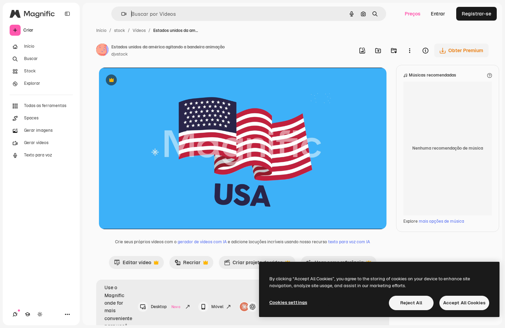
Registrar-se (476, 14)
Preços (412, 14)
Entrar (438, 14)
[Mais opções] (409, 50)
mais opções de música (441, 221)
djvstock (119, 54)
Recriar (188, 264)
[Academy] (27, 314)
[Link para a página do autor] (102, 51)
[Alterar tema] (39, 314)
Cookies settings (288, 302)
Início (101, 30)
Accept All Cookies (464, 303)
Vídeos (139, 30)
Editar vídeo (132, 264)
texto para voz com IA (349, 242)
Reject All (411, 303)
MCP (265, 306)
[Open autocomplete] (121, 13)
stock (119, 30)
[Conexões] (15, 314)
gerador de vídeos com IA (202, 242)
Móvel (217, 306)
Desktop (165, 306)
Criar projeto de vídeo (253, 264)
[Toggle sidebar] (67, 13)
